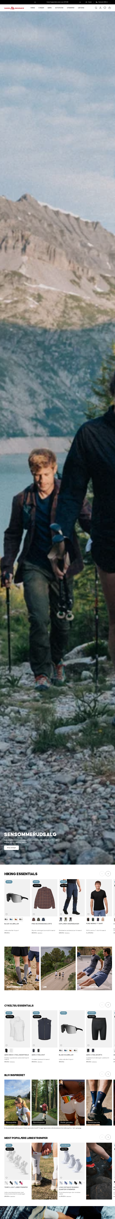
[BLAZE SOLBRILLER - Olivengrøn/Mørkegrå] (21, 919)
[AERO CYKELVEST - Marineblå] (34, 1051)
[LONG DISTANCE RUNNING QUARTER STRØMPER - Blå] (66, 1183)
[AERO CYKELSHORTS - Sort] (88, 1051)
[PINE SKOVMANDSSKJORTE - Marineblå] (43, 919)
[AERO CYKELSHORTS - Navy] (93, 1051)
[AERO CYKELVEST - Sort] (39, 1051)
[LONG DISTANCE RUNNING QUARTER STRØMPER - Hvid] (61, 1183)
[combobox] (90, 2)
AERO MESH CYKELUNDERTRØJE (16, 1055)
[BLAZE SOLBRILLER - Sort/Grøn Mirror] (11, 919)
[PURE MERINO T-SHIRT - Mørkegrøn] (93, 919)
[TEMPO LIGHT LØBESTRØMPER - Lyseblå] (16, 1183)
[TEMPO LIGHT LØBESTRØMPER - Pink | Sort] (21, 1183)
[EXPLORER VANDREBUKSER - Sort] (71, 919)
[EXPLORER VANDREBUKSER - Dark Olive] (66, 919)
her (80, 1128)
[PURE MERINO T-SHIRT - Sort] (88, 919)
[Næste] (80, 2)
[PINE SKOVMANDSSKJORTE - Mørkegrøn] (39, 919)
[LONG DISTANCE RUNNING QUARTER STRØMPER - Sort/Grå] (76, 1183)
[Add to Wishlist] (6, 914)
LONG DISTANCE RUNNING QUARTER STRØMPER (69, 1188)
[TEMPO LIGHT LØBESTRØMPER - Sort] (11, 1183)
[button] (17, 1112)
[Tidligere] (35, 2)
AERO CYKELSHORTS (94, 1055)
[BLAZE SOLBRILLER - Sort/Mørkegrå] (6, 919)
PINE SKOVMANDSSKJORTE (42, 924)
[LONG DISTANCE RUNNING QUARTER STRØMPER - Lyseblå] (71, 1183)
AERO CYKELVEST (38, 1055)
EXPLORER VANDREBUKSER (69, 924)
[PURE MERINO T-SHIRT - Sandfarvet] (103, 919)
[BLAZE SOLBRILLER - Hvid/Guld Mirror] (16, 919)
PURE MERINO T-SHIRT (94, 923)
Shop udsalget (11, 847)
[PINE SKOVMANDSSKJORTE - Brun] (34, 919)
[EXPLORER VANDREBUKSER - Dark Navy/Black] (61, 919)
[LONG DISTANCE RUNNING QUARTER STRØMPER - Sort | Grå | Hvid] (80, 1183)
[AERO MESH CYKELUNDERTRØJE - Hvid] (11, 1051)
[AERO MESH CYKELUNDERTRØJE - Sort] (6, 1051)
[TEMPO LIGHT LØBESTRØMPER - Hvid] (6, 1183)
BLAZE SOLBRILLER (11, 924)
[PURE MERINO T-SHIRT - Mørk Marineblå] (98, 919)
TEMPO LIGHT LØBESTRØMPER (16, 1187)
